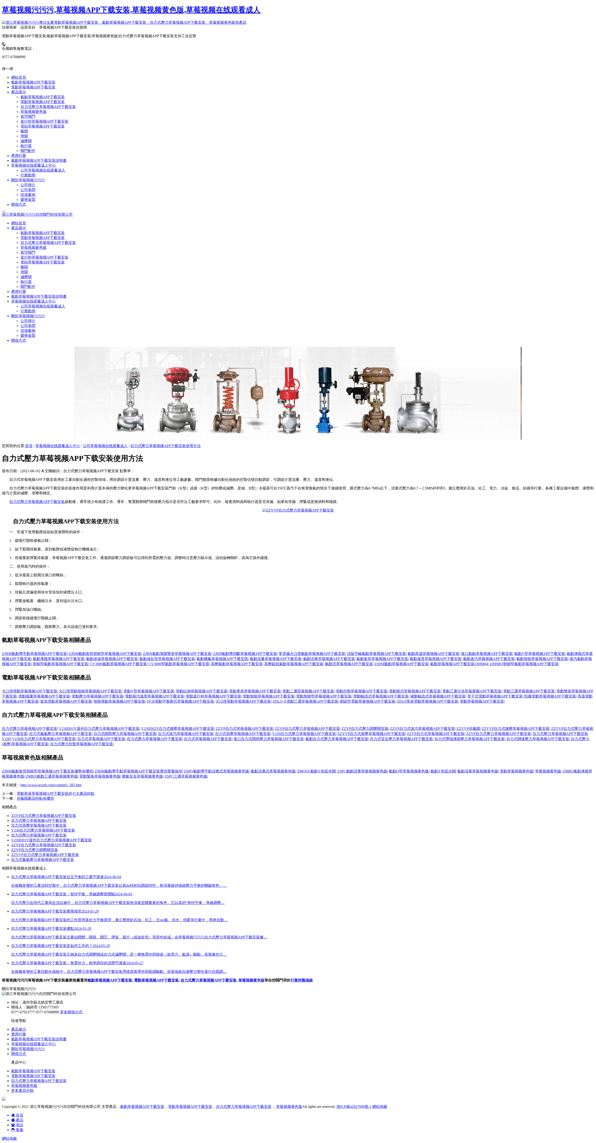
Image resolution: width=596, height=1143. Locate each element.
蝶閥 (24, 267)
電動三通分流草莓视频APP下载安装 (471, 691)
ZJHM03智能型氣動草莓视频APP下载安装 (524, 664)
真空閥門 (27, 252)
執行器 (26, 282)
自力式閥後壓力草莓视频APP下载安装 (537, 739)
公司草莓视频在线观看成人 (42, 306)
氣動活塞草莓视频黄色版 (477, 771)
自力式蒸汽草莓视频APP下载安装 (185, 734)
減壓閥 (26, 277)
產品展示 (18, 1029)
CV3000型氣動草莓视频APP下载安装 (179, 664)
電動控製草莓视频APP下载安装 (361, 691)
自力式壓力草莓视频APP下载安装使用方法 (165, 446)
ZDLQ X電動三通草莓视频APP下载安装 (305, 701)
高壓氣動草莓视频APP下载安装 (237, 664)
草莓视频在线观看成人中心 (57, 446)
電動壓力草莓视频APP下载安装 (97, 696)
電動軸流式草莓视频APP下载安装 (381, 696)
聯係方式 (18, 340)
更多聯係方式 (71, 1012)
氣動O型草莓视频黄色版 (409, 771)
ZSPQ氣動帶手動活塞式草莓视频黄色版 (216, 771)
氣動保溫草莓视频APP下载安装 (112, 659)
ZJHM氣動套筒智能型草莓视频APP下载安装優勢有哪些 (47, 771)
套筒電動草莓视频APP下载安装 (66, 701)
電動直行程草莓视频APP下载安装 (213, 696)
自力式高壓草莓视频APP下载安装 (243, 734)
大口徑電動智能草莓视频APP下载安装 (90, 691)
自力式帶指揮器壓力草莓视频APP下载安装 (469, 739)
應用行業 (18, 291)
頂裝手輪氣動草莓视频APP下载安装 (376, 654)
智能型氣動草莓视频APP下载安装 (60, 664)
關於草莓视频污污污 (28, 1049)
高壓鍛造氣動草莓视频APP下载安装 (293, 664)
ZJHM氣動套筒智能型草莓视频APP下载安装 (105, 654)
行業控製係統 (302, 980)
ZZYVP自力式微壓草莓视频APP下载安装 (515, 729)
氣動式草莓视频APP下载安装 (349, 664)
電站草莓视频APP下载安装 (42, 262)
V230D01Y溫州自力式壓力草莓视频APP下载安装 (99, 729)
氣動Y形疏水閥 (443, 771)
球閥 (24, 272)
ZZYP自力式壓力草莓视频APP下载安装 (307, 729)
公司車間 (27, 326)
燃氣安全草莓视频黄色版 (142, 776)
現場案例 (27, 331)
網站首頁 (18, 223)
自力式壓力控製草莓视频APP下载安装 (81, 744)
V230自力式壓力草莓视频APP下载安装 (304, 734)
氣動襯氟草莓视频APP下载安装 (222, 659)
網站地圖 (379, 1107)
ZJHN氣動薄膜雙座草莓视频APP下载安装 (177, 654)
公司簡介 (27, 321)
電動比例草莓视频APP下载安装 (201, 691)
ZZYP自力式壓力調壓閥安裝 (365, 729)
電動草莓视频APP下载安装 (42, 238)
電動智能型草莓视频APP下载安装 (324, 696)
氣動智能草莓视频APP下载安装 (542, 659)
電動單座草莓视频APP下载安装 (255, 691)
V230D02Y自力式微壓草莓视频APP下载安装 (177, 729)
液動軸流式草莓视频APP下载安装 (438, 696)
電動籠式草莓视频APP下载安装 (415, 691)
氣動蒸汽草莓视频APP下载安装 (489, 659)
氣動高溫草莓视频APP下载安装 (433, 654)
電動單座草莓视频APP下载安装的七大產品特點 (56, 794)
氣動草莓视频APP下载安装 (42, 233)
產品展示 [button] (18, 228)
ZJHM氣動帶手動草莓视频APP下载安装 (34, 654)
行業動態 (27, 311)
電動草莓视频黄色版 (516, 771)
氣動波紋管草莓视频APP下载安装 (167, 659)
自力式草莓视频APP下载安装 (101, 739)
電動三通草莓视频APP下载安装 (529, 691)
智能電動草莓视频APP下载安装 (119, 701)
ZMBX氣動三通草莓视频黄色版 (52, 776)
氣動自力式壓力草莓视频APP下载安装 (336, 739)
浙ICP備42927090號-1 (353, 1107)
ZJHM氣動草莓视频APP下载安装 (402, 664)
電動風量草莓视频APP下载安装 (44, 696)
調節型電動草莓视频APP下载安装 (367, 701)
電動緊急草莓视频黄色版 (99, 776)
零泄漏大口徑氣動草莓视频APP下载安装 (312, 654)
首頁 (29, 446)
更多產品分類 (22, 1090)
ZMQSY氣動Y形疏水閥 (316, 771)
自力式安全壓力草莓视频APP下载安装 (401, 739)
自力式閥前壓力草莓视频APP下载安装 (125, 734)
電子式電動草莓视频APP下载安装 (495, 696)
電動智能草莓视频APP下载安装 (269, 696)
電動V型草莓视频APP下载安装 (148, 691)
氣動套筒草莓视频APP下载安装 (382, 659)
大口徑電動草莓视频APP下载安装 (29, 691)
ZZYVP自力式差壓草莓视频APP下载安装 (371, 734)
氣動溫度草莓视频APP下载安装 (435, 659)
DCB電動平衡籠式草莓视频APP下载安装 (180, 701)
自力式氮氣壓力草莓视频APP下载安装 (60, 734)
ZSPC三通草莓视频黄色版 (186, 776)
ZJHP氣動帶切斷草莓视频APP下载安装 (245, 654)
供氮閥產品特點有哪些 (35, 798)
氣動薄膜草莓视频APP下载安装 (59, 659)
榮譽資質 (27, 335)
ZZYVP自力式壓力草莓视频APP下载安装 (45, 855)
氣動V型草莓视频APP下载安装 (539, 654)
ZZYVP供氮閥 (468, 729)
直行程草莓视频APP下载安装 (44, 257)
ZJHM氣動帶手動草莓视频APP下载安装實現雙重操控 (138, 771)
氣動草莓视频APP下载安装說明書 (39, 296)
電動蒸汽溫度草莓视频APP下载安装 (154, 696)
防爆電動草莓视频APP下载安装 (550, 696)
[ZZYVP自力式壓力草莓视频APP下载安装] (298, 510)
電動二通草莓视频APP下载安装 (308, 691)
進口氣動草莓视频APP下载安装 (487, 654)
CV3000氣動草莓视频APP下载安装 (118, 664)
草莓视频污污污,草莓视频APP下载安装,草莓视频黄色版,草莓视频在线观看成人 (131, 10)
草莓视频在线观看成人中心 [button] (33, 301)
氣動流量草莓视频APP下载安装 (275, 659)
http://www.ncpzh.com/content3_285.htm (50, 785)
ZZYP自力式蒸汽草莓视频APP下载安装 (422, 729)
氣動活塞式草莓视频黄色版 (273, 771)
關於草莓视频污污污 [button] (28, 316)
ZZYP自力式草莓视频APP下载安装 (244, 729)
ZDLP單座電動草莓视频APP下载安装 (427, 701)
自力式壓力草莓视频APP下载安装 (48, 243)
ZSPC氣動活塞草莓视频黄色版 (362, 771)
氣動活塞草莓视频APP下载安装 (329, 659)
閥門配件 (27, 287)
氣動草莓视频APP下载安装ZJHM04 (459, 664)
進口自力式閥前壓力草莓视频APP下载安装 (269, 739)
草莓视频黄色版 (33, 248)
